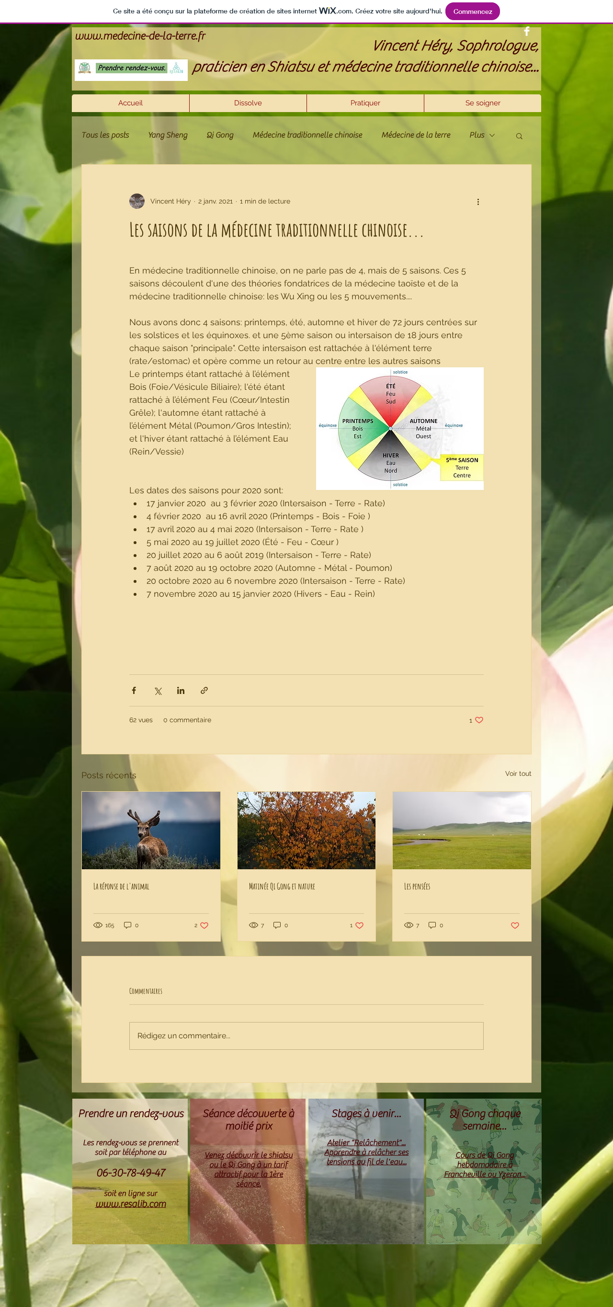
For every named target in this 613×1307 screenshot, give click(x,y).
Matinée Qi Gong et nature (282, 886)
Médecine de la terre (415, 135)
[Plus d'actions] (478, 201)
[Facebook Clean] (527, 31)
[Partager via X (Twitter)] (157, 690)
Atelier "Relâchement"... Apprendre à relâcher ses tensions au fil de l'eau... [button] (366, 1152)
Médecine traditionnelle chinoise (307, 135)
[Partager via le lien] (204, 690)
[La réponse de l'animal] (151, 830)
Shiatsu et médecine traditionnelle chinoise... (403, 66)
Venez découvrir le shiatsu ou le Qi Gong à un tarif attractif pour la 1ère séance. (248, 1169)
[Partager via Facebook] (133, 690)
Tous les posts (105, 135)
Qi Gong (219, 135)
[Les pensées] (462, 830)
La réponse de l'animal (121, 886)
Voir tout (518, 773)
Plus (476, 135)
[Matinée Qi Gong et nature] (307, 830)
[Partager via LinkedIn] (180, 690)
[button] (365, 103)
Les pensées (417, 886)
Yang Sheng (167, 135)
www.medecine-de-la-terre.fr (140, 36)
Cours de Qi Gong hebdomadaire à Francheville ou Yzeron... (484, 1164)
